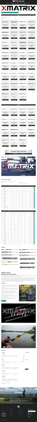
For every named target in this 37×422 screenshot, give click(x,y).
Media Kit (20, 413)
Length (5, 16)
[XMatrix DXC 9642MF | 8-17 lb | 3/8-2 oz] (14, 32)
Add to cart (5, 48)
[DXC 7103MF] (14, 42)
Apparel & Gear (3, 411)
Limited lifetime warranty (4, 298)
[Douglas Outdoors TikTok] (5, 413)
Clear (25, 17)
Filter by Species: (3, 182)
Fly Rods (2, 409)
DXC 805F (14, 86)
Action (14, 16)
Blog (10, 411)
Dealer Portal (20, 414)
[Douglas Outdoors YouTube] (4, 413)
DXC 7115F (23, 96)
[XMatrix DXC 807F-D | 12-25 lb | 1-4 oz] (14, 22)
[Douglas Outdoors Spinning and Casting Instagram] (2, 416)
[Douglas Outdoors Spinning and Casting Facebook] (3, 416)
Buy (34, 188)
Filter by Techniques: (21, 182)
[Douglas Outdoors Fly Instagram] (2, 413)
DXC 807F (31, 86)
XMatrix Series (3, 353)
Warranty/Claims (21, 412)
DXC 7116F (5, 96)
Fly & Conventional (31, 414)
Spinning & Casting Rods (4, 410)
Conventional (30, 413)
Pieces (20, 16)
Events (11, 412)
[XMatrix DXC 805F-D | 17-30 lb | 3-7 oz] (23, 32)
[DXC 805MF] (31, 32)
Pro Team (11, 413)
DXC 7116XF (22, 86)
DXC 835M (14, 96)
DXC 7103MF (14, 45)
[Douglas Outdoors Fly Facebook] (3, 413)
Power (9, 16)
